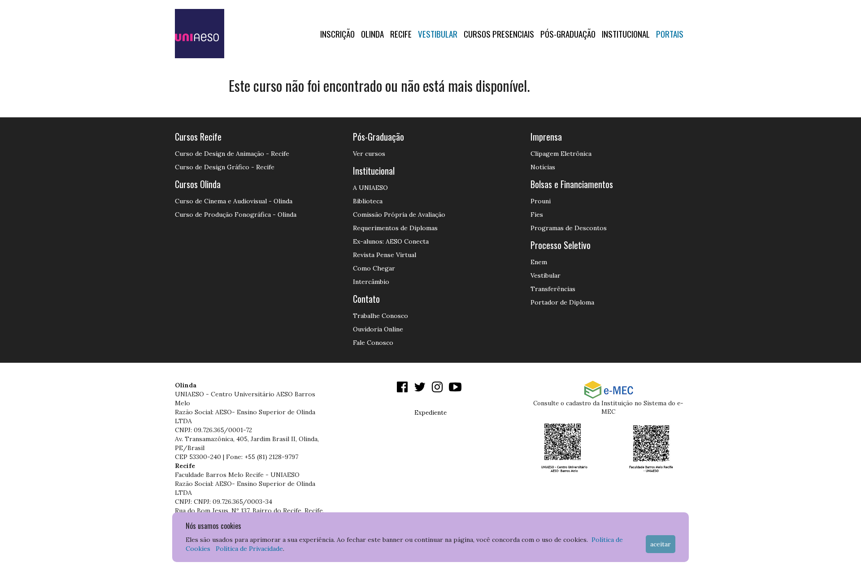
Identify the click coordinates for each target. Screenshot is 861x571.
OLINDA (372, 33)
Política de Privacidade (249, 549)
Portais (669, 33)
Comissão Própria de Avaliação (399, 214)
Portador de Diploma (562, 302)
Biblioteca (368, 201)
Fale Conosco (373, 343)
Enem (539, 262)
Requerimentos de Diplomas (395, 228)
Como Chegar (374, 268)
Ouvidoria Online (378, 329)
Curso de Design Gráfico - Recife (224, 167)
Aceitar (660, 544)
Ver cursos (369, 154)
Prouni (541, 201)
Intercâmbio (371, 282)
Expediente (430, 412)
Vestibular (437, 33)
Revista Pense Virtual (384, 255)
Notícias (543, 167)
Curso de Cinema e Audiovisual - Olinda (233, 201)
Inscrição (337, 33)
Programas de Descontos (569, 228)
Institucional (626, 33)
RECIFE (401, 33)
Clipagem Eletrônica (561, 154)
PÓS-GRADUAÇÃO (568, 33)
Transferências (553, 289)
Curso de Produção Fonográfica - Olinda (235, 214)
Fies (537, 214)
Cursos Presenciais (499, 33)
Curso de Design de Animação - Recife (232, 154)
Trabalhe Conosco (380, 316)
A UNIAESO (370, 188)
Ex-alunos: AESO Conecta (391, 241)
